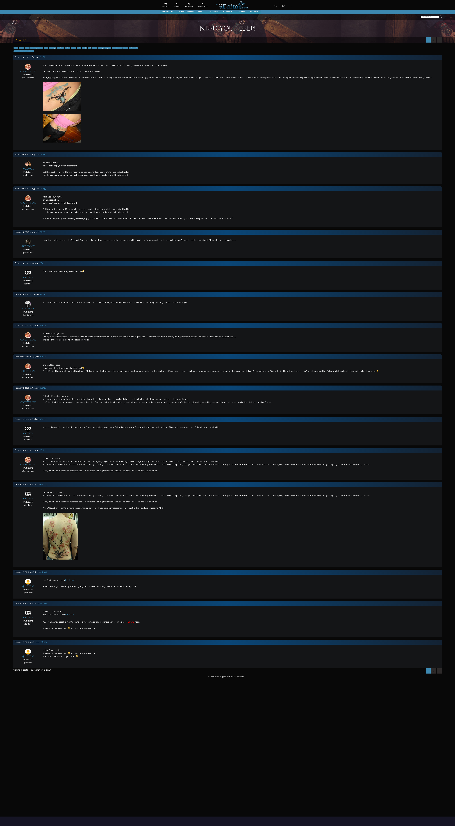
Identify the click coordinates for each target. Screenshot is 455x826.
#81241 (42, 154)
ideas (73, 48)
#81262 (43, 294)
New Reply (22, 40)
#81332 (43, 603)
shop (114, 48)
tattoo (125, 48)
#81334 (43, 642)
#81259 (43, 263)
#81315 (43, 325)
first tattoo (61, 48)
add (16, 48)
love (95, 48)
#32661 (43, 57)
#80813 (43, 450)
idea (68, 48)
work (32, 51)
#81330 (43, 572)
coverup (52, 48)
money (101, 48)
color (41, 48)
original (108, 48)
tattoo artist (133, 48)
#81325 (43, 419)
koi (90, 48)
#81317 (43, 357)
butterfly (34, 48)
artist (21, 48)
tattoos (17, 51)
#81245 (42, 189)
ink (79, 48)
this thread (69, 580)
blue (27, 48)
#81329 (43, 484)
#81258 (42, 232)
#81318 (43, 388)
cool (46, 48)
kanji (84, 48)
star (120, 48)
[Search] (441, 17)
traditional (25, 51)
